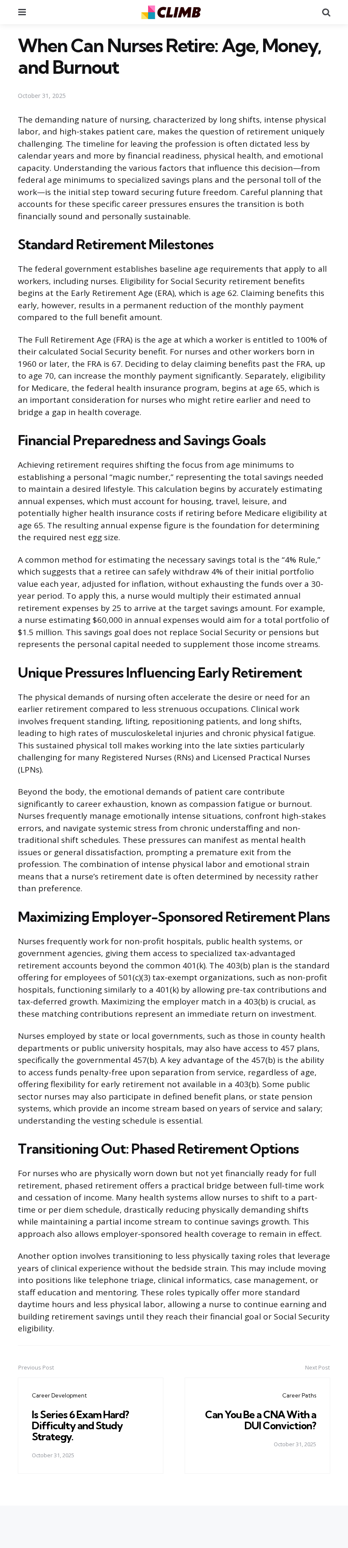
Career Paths (299, 1395)
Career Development (59, 1395)
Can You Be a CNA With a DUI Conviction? (260, 1420)
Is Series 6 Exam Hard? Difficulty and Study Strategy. (80, 1425)
